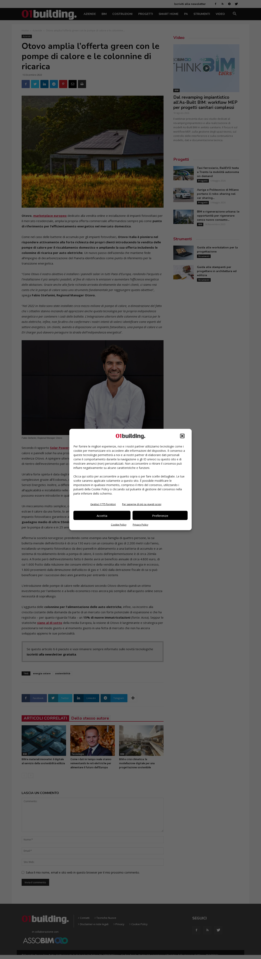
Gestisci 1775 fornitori (103, 504)
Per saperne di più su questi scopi (141, 504)
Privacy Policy (140, 524)
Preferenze (160, 515)
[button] (182, 436)
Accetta (102, 515)
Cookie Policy (118, 524)
